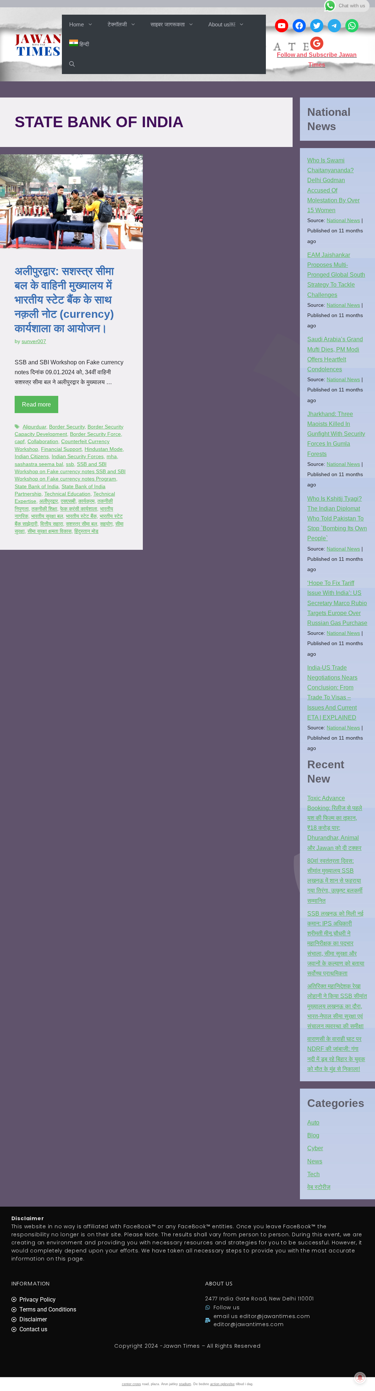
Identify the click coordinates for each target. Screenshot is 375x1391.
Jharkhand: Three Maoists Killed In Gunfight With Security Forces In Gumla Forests (336, 434)
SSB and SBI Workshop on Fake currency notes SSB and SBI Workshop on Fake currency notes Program (70, 471)
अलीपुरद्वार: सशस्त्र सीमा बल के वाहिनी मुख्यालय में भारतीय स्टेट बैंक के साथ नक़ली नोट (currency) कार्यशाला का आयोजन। (64, 299)
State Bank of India (37, 486)
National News (343, 220)
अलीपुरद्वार (48, 501)
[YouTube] (281, 25)
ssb (70, 464)
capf (20, 441)
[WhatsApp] (352, 25)
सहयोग (106, 524)
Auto (313, 1122)
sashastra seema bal (39, 464)
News (314, 1161)
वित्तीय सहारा (51, 524)
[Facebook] (299, 25)
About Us (219, 1283)
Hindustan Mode (104, 449)
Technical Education (67, 494)
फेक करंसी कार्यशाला (78, 509)
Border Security (67, 427)
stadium (185, 1384)
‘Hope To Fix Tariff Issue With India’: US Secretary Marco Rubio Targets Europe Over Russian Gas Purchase (337, 603)
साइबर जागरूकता (168, 24)
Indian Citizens (32, 456)
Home (76, 24)
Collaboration (42, 441)
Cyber (315, 1148)
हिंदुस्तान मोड (86, 531)
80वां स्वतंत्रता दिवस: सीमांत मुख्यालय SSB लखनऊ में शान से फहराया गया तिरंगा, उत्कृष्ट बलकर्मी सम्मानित (335, 881)
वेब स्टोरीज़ (318, 1187)
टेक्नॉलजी (117, 24)
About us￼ (221, 24)
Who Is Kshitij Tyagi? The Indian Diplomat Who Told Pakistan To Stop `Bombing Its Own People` (337, 519)
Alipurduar (34, 427)
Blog (313, 1135)
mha (112, 456)
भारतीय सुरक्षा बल (47, 516)
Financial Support (61, 449)
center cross (131, 1384)
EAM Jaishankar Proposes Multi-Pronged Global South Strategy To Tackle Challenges (336, 275)
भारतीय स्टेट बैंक (81, 516)
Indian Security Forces (78, 456)
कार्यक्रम (86, 501)
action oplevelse (222, 1384)
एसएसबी (68, 501)
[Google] (316, 43)
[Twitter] (316, 25)
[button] (72, 64)
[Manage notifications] (360, 1378)
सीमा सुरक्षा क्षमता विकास (49, 531)
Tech (313, 1174)
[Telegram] (334, 25)
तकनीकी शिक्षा (44, 509)
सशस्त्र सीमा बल (81, 524)
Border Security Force (95, 434)
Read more (36, 404)
